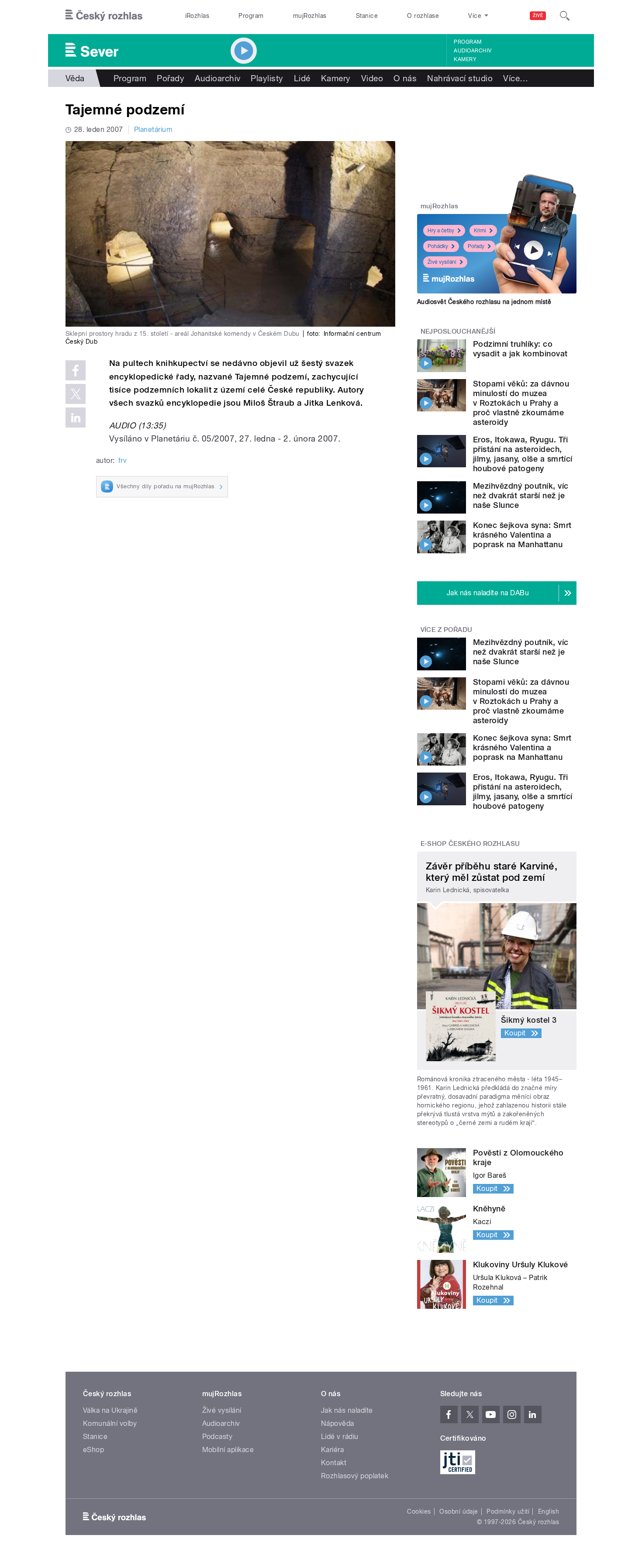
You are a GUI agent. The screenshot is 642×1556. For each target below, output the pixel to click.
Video (372, 78)
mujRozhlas (310, 15)
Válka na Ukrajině (110, 1410)
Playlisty (267, 78)
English (548, 1511)
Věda (75, 78)
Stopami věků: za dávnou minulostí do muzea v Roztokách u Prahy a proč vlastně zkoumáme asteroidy (521, 403)
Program (250, 15)
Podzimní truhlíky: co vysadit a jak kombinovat (520, 348)
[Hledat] (564, 15)
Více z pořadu (447, 630)
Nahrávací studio (460, 78)
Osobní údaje (458, 1511)
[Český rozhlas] (104, 15)
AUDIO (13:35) (137, 425)
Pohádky (438, 246)
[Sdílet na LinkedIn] (76, 417)
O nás (405, 78)
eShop (93, 1450)
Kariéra (332, 1450)
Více (515, 78)
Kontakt (333, 1463)
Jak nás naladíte (347, 1410)
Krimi (480, 231)
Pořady (170, 78)
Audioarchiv (472, 51)
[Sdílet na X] (76, 394)
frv (122, 460)
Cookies (419, 1511)
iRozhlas (197, 15)
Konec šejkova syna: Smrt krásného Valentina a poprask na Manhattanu (522, 535)
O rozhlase (423, 15)
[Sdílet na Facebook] (76, 370)
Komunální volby (110, 1423)
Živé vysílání (442, 262)
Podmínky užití (508, 1511)
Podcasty (217, 1436)
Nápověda (337, 1423)
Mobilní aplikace (228, 1450)
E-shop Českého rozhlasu (470, 844)
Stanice (367, 15)
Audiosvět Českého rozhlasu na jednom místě (484, 301)
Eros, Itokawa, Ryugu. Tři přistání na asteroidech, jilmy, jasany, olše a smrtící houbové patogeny (523, 454)
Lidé (302, 78)
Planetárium (153, 129)
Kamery (465, 59)
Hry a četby (441, 231)
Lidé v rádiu (340, 1436)
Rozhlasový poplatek (354, 1476)
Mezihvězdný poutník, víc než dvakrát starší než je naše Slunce (521, 495)
